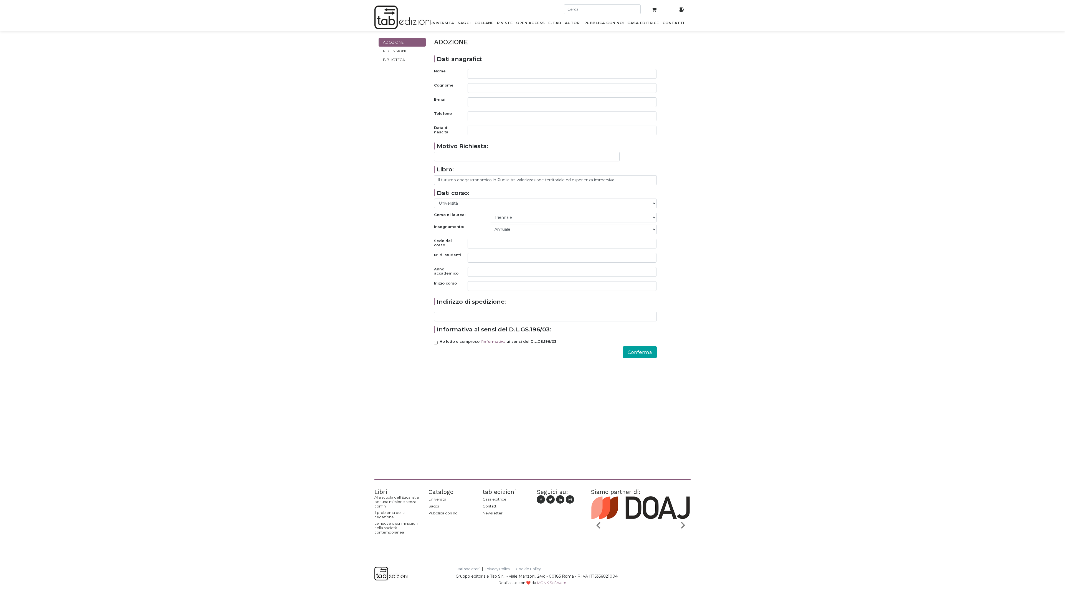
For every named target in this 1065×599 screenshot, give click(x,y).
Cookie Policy (528, 569)
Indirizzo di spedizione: (471, 301)
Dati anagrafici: (460, 58)
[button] (598, 525)
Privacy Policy (497, 569)
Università (437, 499)
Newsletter (493, 513)
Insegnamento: (449, 227)
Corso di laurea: (449, 215)
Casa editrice (494, 499)
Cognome (443, 85)
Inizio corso (445, 283)
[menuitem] (442, 24)
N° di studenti (447, 255)
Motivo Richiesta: (462, 146)
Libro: (445, 169)
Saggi (433, 506)
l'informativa (493, 341)
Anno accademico (446, 271)
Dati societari (468, 569)
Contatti (490, 506)
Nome (440, 71)
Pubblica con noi (443, 513)
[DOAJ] (641, 538)
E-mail (440, 99)
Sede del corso (443, 243)
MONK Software (551, 582)
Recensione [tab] (395, 51)
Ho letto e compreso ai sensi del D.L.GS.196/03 (498, 341)
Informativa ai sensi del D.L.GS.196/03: (494, 329)
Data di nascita (441, 130)
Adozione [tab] (393, 42)
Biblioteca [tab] (394, 59)
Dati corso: (453, 192)
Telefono (443, 113)
